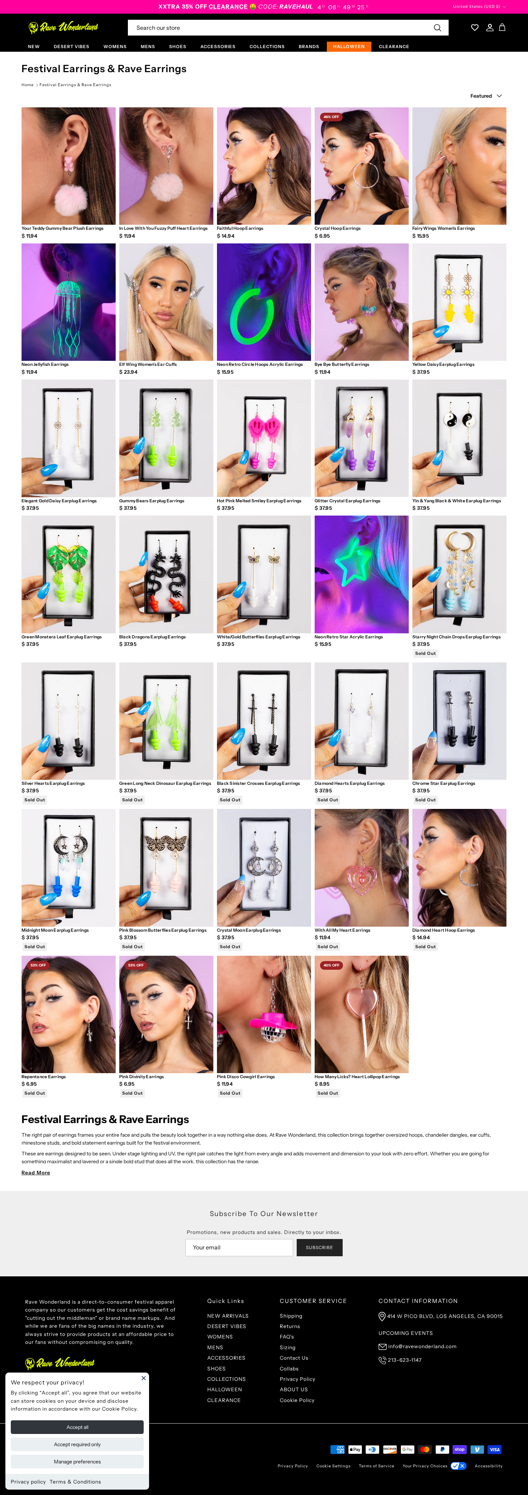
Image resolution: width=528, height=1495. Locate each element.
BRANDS (309, 46)
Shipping (291, 1316)
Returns (290, 1326)
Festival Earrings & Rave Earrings (75, 84)
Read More (36, 1172)
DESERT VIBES (71, 46)
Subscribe (319, 1247)
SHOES (177, 46)
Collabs (289, 1368)
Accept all (77, 1427)
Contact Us (294, 1358)
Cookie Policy (297, 1400)
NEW (34, 46)
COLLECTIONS (267, 46)
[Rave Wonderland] (64, 27)
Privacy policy (28, 1481)
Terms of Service (376, 1465)
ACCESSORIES (218, 46)
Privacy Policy (297, 1379)
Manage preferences (77, 1461)
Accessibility (489, 1465)
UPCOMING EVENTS (406, 1333)
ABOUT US (294, 1389)
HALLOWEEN (349, 46)
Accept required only (77, 1444)
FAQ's (287, 1336)
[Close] (143, 1378)
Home (28, 84)
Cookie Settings (333, 1465)
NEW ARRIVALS (228, 1316)
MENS (148, 46)
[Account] (488, 27)
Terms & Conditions (75, 1481)
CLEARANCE (394, 46)
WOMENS (115, 46)
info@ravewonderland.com (422, 1346)
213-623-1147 (405, 1360)
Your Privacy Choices (425, 1465)
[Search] (437, 27)
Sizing (288, 1347)
